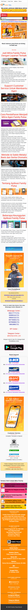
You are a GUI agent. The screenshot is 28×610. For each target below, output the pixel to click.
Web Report (3, 1)
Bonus (20, 1)
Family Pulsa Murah (16, 607)
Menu (4, 15)
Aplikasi (16, 1)
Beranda (14, 50)
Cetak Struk (10, 1)
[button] (3, 31)
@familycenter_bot (14, 336)
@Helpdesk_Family (14, 456)
